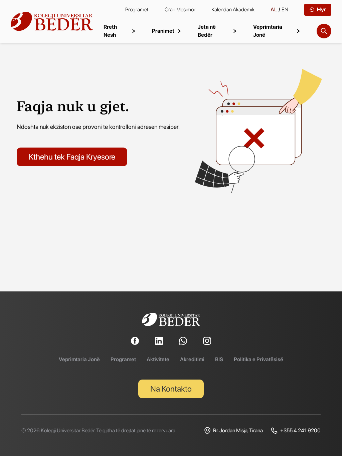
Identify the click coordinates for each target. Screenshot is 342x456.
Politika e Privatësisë (258, 359)
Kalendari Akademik (232, 9)
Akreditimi (192, 359)
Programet (137, 9)
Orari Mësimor (180, 9)
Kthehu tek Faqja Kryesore (72, 157)
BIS (219, 359)
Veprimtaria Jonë (79, 359)
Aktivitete (158, 359)
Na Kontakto (171, 389)
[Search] (324, 31)
